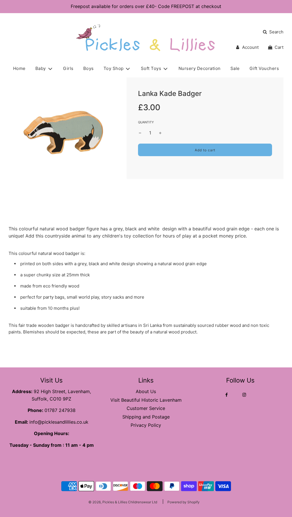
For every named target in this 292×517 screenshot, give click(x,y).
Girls (68, 68)
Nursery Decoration (200, 68)
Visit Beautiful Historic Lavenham (146, 400)
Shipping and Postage (146, 417)
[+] (160, 133)
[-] (140, 133)
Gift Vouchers (264, 68)
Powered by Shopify (183, 502)
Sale (235, 68)
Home (19, 68)
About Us (146, 391)
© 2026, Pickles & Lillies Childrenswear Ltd (122, 502)
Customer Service (146, 408)
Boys (88, 68)
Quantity (146, 122)
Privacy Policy (146, 425)
